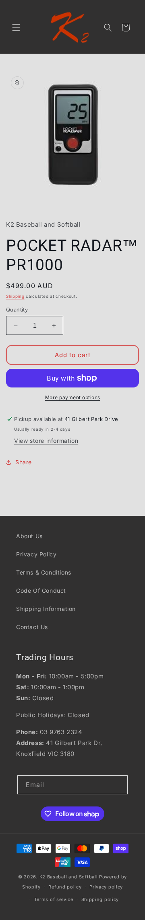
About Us (29, 536)
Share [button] (23, 462)
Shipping (15, 296)
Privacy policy (106, 887)
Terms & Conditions (43, 572)
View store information (46, 440)
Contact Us (32, 626)
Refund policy (64, 887)
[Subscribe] (118, 784)
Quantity (17, 309)
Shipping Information (46, 608)
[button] (16, 27)
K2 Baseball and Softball (68, 877)
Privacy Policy (36, 554)
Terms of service (53, 899)
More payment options (72, 397)
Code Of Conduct (41, 590)
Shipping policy (100, 899)
